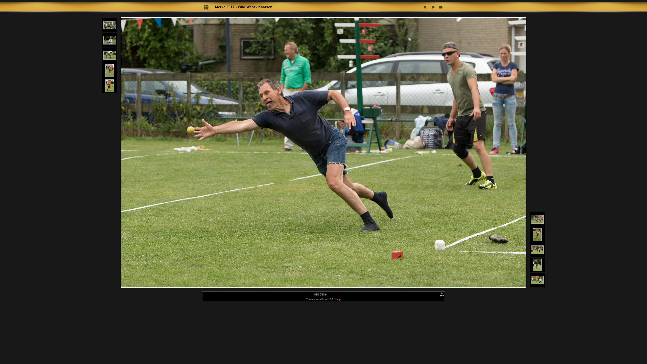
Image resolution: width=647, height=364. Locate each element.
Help (338, 299)
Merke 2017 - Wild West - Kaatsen (243, 7)
